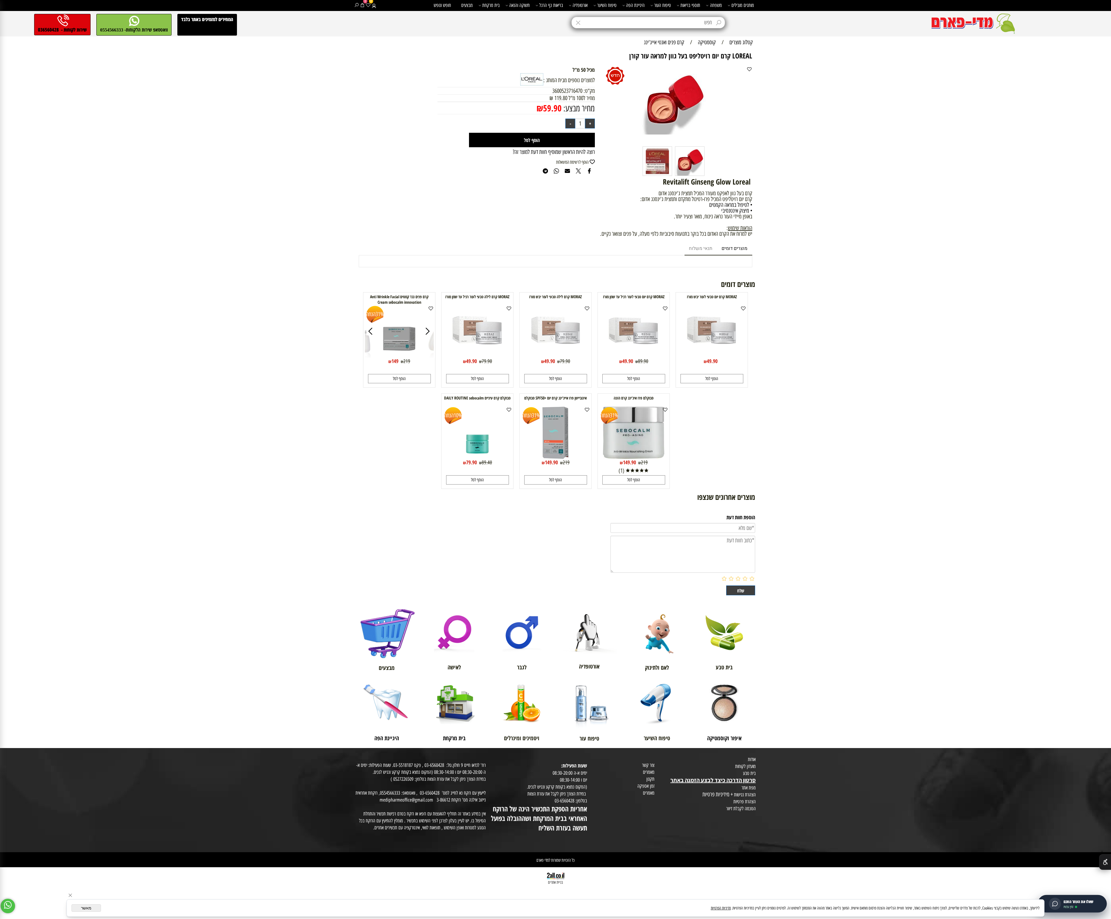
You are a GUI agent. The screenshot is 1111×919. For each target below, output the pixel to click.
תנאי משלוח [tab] (700, 248)
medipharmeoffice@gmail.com (406, 800)
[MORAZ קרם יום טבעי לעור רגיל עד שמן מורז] (634, 355)
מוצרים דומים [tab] (734, 248)
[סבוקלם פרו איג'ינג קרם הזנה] (633, 456)
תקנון (650, 779)
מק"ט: (589, 90)
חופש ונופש (442, 5)
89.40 (487, 462)
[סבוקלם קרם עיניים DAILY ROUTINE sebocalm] (477, 456)
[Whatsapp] (8, 906)
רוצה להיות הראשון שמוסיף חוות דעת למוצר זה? (554, 151)
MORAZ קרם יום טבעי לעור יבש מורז (712, 296)
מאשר (86, 908)
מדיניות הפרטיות (721, 908)
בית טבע (749, 773)
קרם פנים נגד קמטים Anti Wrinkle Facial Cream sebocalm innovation (399, 299)
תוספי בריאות (690, 5)
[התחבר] (373, 5)
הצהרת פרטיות (744, 801)
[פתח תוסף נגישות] (1105, 862)
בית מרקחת (491, 5)
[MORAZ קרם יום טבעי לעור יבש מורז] (712, 355)
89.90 (643, 361)
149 (394, 361)
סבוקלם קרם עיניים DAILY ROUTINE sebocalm (477, 398)
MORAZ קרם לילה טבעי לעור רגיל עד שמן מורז (477, 296)
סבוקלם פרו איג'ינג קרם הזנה (634, 398)
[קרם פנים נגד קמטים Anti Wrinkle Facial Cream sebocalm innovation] (399, 355)
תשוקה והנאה (519, 5)
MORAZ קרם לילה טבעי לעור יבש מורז (555, 296)
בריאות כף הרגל (551, 5)
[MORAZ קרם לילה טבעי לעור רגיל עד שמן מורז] (477, 355)
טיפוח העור (662, 5)
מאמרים (648, 772)
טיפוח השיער (607, 5)
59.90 (552, 108)
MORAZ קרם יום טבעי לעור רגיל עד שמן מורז (634, 296)
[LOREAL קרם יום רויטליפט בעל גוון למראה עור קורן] (690, 175)
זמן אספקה (645, 786)
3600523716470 (567, 90)
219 (406, 361)
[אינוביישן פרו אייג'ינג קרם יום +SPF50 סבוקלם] (555, 456)
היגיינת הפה (635, 5)
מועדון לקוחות (745, 766)
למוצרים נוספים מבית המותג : (569, 80)
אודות (752, 759)
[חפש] (356, 5)
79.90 (565, 361)
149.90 (629, 462)
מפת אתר (749, 788)
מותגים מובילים (742, 5)
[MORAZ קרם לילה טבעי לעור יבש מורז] (555, 355)
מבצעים (467, 5)
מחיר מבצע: (578, 108)
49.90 (712, 361)
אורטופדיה (580, 5)
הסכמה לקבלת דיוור (741, 808)
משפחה (716, 5)
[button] (711, 378)
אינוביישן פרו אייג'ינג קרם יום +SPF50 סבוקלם (555, 398)
